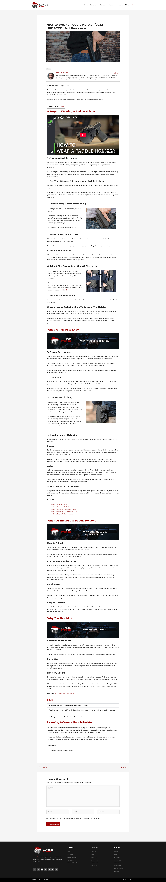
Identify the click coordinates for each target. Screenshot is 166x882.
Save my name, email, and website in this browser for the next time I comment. (74, 819)
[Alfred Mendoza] (50, 76)
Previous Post (42, 767)
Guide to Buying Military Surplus (62, 514)
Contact (120, 5)
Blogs (127, 5)
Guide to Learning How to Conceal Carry (64, 512)
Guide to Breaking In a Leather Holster (64, 509)
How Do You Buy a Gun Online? (65, 693)
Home (86, 5)
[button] (132, 5)
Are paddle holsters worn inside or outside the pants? (69, 705)
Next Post (125, 767)
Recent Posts (56, 68)
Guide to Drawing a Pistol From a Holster (64, 507)
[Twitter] (117, 73)
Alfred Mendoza (62, 73)
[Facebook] (115, 73)
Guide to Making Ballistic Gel (60, 504)
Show (62, 106)
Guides (102, 5)
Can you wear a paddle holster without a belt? (67, 717)
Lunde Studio (38, 857)
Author (49, 68)
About (111, 5)
